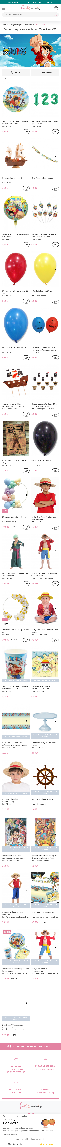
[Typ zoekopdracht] (55, 15)
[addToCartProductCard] (26, 131)
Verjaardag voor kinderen (21, 25)
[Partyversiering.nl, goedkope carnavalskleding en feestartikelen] (30, 6)
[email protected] (45, 1093)
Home (5, 25)
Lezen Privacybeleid (11, 1135)
